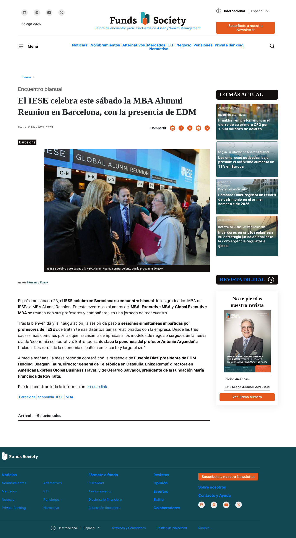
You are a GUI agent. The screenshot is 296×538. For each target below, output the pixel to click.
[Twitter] (61, 12)
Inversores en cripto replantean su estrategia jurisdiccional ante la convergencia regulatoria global (245, 239)
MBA (69, 397)
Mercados (156, 45)
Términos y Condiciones (128, 528)
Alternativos (133, 45)
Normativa (158, 49)
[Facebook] (181, 128)
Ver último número (247, 397)
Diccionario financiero (105, 499)
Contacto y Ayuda (214, 495)
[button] (245, 10)
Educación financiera (104, 508)
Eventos (160, 491)
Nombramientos (105, 45)
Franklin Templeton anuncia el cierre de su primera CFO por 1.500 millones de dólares (244, 124)
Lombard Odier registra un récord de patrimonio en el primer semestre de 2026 (247, 199)
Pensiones (203, 45)
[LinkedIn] (24, 12)
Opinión (160, 483)
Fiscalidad (96, 483)
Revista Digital (242, 279)
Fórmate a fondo (103, 475)
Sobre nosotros (212, 487)
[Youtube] (49, 12)
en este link (96, 386)
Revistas (161, 475)
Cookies (204, 528)
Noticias (9, 475)
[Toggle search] (272, 45)
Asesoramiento (100, 491)
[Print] (198, 128)
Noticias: (80, 45)
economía (46, 397)
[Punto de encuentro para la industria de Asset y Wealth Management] (148, 21)
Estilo (158, 499)
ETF (171, 45)
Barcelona (27, 397)
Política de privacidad (172, 528)
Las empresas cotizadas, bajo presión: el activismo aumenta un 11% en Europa (246, 162)
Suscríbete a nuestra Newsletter (245, 27)
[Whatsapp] (207, 128)
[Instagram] (37, 12)
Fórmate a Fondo (37, 282)
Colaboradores (166, 508)
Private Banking (229, 45)
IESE (59, 397)
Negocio (183, 45)
